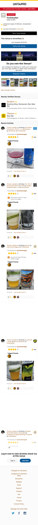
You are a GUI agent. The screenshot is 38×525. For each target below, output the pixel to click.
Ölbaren (11, 113)
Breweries (19, 479)
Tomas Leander (12, 127)
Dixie (27, 245)
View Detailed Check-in (20, 171)
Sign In (13, 460)
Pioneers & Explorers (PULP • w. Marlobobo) (19, 128)
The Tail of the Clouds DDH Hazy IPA (19, 184)
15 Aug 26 (9, 171)
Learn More (31, 9)
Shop (19, 485)
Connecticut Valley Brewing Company (19, 434)
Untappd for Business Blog (19, 474)
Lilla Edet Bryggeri (13, 247)
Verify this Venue (19, 46)
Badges (19, 482)
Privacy (19, 501)
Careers (19, 491)
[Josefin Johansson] (18, 176)
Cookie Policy (19, 504)
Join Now (25, 460)
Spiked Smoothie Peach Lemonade (19, 432)
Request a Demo (19, 74)
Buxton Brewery (19, 341)
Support (19, 488)
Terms (19, 497)
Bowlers (11, 101)
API (19, 494)
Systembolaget (22, 134)
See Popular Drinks (8, 90)
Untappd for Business (19, 470)
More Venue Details (19, 33)
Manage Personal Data (19, 509)
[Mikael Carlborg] (14, 176)
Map (5, 25)
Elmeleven (12, 131)
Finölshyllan (22, 131)
